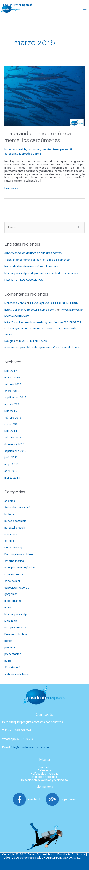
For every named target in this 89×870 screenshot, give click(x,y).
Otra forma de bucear (67, 347)
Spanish (27, 4)
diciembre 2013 (14, 444)
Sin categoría (12, 667)
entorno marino (14, 561)
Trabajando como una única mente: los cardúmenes (37, 259)
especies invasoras (16, 587)
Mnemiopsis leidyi (15, 614)
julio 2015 (10, 410)
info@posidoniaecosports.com (31, 747)
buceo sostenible (15, 149)
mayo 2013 (11, 464)
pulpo (8, 660)
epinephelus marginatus (19, 567)
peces (64, 149)
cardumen (34, 149)
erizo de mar (12, 580)
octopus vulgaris (15, 627)
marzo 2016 (12, 377)
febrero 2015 (13, 417)
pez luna (9, 647)
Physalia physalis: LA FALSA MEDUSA (54, 303)
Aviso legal (45, 770)
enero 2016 (11, 391)
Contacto (44, 767)
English (7, 4)
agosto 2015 (12, 404)
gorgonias (10, 594)
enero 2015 (11, 424)
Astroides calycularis (17, 507)
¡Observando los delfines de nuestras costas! (33, 253)
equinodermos (13, 574)
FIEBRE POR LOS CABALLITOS (23, 279)
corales (9, 540)
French (17, 4)
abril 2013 (10, 470)
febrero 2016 (13, 384)
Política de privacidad (45, 773)
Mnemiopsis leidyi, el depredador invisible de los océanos (41, 273)
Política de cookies (44, 776)
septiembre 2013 (15, 451)
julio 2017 (10, 370)
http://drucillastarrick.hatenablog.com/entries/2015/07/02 (42, 322)
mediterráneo (50, 149)
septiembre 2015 (15, 397)
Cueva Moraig (13, 547)
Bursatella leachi (14, 527)
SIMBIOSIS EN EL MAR (33, 341)
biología (9, 514)
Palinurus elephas (15, 634)
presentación (12, 654)
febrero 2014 (13, 437)
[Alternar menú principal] (85, 8)
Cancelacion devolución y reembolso (44, 780)
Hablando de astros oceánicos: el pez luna (31, 266)
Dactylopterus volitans (18, 554)
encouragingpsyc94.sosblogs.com (26, 347)
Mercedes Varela (15, 303)
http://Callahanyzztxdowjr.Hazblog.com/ (30, 309)
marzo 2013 (12, 477)
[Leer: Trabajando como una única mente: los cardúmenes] (44, 95)
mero (7, 607)
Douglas (9, 341)
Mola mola (10, 621)
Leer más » (11, 188)
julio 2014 (10, 430)
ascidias (9, 501)
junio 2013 (11, 457)
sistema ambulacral (16, 674)
